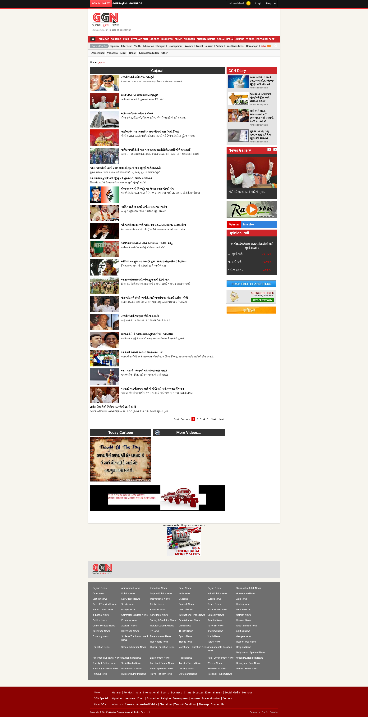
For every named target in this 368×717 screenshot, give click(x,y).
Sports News (127, 604)
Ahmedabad (97, 53)
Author (219, 46)
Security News (100, 598)
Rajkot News (214, 587)
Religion (160, 46)
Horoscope (252, 46)
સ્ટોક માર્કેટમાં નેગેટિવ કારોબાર (137, 113)
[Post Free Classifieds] (251, 286)
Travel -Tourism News (161, 673)
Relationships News (131, 668)
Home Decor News (217, 668)
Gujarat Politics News (161, 593)
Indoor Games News (103, 609)
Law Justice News (130, 598)
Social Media (225, 39)
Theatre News (186, 630)
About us (117, 704)
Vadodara (112, 53)
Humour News (243, 620)
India (126, 39)
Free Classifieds (235, 46)
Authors (227, 698)
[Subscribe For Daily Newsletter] (251, 302)
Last (221, 419)
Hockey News (243, 604)
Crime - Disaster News (104, 625)
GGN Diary (237, 70)
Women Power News (247, 668)
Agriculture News (159, 614)
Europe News (214, 598)
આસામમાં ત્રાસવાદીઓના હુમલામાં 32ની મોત (145, 279)
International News (160, 598)
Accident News (129, 625)
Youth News (214, 636)
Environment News (159, 657)
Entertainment (206, 39)
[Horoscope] (251, 312)
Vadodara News (158, 587)
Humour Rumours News (133, 673)
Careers (129, 704)
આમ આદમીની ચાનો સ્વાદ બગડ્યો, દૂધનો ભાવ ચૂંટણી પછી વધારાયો (125, 168)
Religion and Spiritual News (250, 652)
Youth (137, 46)
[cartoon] (120, 480)
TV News (154, 630)
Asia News (241, 598)
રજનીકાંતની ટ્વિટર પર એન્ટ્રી (137, 77)
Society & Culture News (104, 663)
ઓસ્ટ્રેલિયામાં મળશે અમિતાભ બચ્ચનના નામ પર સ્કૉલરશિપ (153, 225)
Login (258, 3)
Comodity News (216, 614)
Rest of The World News (105, 604)
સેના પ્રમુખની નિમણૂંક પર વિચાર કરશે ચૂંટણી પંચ (147, 188)
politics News (243, 630)
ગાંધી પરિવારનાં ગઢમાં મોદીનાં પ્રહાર (139, 95)
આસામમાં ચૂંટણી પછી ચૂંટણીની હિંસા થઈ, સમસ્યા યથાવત (121, 178)
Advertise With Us (146, 704)
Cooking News (186, 668)
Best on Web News (246, 641)
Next (213, 419)
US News (183, 598)
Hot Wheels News (159, 641)
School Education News (133, 646)
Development (175, 46)
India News (184, 593)
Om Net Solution (270, 712)
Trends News (185, 641)
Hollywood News (130, 630)
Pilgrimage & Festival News (107, 657)
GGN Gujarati (101, 3)
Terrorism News (215, 625)
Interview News (215, 630)
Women (189, 46)
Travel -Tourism (204, 46)
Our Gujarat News (188, 673)
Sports (154, 39)
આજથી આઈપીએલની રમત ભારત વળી (142, 352)
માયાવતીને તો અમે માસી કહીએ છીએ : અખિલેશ (147, 334)
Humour (239, 39)
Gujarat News (100, 587)
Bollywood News (101, 630)
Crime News (185, 625)
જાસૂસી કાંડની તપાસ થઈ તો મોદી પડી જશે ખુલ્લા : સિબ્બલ (152, 388)
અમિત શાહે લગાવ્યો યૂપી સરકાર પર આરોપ (144, 206)
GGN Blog (135, 3)
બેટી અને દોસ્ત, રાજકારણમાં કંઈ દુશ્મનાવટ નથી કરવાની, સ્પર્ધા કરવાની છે (262, 116)
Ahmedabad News (130, 587)
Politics (116, 39)
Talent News (214, 641)
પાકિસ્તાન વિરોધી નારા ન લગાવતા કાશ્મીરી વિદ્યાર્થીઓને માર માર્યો (156, 149)
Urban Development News (249, 657)
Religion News (243, 646)
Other (164, 53)
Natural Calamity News (162, 625)
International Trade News (192, 614)
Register (271, 3)
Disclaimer (165, 704)
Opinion (114, 46)
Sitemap (204, 704)
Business (167, 39)
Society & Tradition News (163, 620)
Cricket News (156, 604)
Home (93, 62)
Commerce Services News (134, 614)
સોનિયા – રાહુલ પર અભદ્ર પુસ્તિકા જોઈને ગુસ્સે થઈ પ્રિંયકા (153, 261)
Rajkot (132, 53)
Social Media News (131, 663)
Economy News (129, 620)
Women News (215, 663)
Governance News (245, 593)
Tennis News (214, 604)
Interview (126, 46)
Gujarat (104, 39)
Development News (131, 657)
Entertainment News (189, 620)
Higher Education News (162, 646)
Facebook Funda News (162, 663)
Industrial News (101, 614)
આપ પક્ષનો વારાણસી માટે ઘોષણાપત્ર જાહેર (144, 370)
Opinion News (243, 614)
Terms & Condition (185, 704)
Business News (158, 609)
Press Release (265, 39)
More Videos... (188, 432)
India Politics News (217, 593)
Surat (123, 53)
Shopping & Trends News (105, 668)
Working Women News (161, 668)
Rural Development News (220, 657)
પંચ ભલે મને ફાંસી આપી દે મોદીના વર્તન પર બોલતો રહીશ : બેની (154, 297)
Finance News (243, 609)
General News (186, 609)
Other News (98, 593)
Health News (185, 657)
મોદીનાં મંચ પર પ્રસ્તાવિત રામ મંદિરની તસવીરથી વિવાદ (150, 131)
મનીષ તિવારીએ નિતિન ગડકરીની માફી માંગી (113, 407)
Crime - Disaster (185, 39)
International (140, 39)
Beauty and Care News (248, 663)
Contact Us (217, 704)
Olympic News (128, 609)
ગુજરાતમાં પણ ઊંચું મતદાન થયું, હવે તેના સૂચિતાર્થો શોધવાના (260, 134)
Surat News (185, 587)
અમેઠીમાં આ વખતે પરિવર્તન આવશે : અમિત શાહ (147, 243)
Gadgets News (243, 636)
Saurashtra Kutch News (248, 587)
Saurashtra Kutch (149, 53)
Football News (186, 604)
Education (148, 46)
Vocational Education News (193, 646)
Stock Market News (218, 609)
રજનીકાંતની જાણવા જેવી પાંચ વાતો (140, 316)
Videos (250, 39)
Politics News (128, 593)
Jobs (263, 46)
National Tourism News (220, 673)
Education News (101, 646)
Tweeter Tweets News (190, 663)
